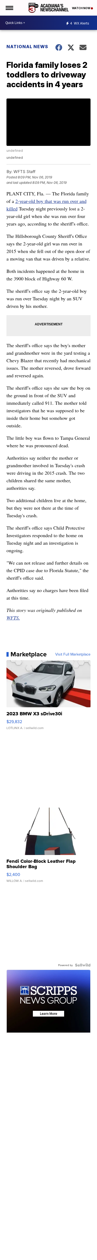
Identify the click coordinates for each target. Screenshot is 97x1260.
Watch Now (81, 8)
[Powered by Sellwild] (83, 965)
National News (27, 46)
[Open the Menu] (9, 7)
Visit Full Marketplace (73, 654)
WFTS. (13, 617)
